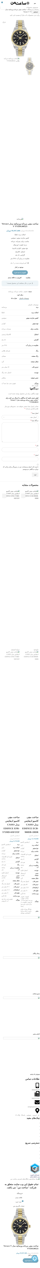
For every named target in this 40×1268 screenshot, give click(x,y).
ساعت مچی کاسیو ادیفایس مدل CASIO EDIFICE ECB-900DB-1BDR (30, 824)
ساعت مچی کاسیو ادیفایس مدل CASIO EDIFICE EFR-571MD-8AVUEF (11, 824)
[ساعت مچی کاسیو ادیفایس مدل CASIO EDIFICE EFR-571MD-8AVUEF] (11, 569)
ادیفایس (35, 835)
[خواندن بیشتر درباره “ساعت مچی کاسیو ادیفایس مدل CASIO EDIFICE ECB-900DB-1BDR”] (23, 496)
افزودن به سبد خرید (20, 272)
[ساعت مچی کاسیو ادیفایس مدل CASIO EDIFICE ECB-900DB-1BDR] (30, 569)
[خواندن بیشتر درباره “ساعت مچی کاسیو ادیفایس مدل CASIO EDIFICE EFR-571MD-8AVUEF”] (4, 496)
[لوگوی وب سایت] (20, 3)
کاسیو (31, 835)
